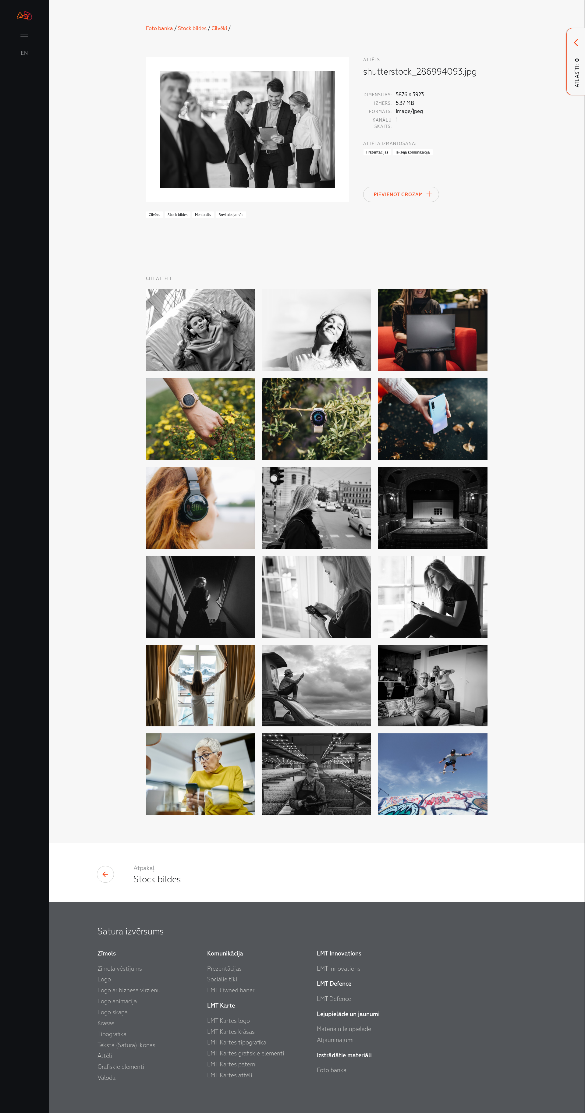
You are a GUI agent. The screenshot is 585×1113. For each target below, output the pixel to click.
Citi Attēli (159, 279)
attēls (371, 60)
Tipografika (112, 1034)
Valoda (106, 1078)
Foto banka (159, 28)
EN (24, 53)
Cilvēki (219, 28)
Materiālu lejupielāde (344, 1029)
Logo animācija (117, 1001)
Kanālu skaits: (382, 123)
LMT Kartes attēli (229, 1075)
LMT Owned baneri (231, 990)
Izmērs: (383, 103)
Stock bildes (192, 28)
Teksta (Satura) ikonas (126, 1045)
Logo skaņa (113, 1012)
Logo (104, 979)
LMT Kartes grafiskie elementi (245, 1053)
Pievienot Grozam (398, 195)
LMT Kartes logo (228, 1021)
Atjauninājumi (335, 1040)
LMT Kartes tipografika (236, 1042)
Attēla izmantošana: (390, 144)
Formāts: (380, 112)
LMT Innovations (338, 969)
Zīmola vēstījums (120, 969)
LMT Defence (334, 999)
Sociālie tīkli (223, 979)
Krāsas (106, 1023)
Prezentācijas (224, 969)
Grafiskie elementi (121, 1067)
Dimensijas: (377, 95)
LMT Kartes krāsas (231, 1032)
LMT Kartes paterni (232, 1064)
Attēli (105, 1056)
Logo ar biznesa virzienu (129, 990)
